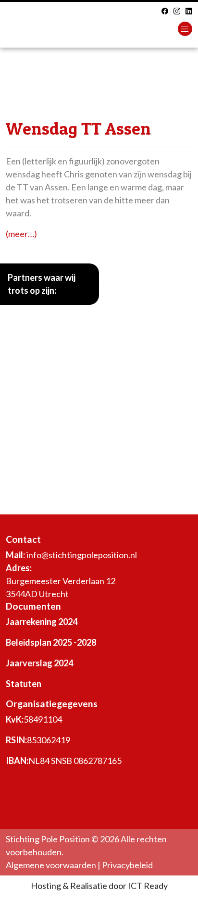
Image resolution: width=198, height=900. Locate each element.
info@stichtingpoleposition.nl (81, 555)
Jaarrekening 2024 (41, 621)
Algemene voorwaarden (51, 865)
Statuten (23, 683)
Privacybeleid (127, 865)
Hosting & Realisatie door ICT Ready (99, 885)
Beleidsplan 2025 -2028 (51, 642)
